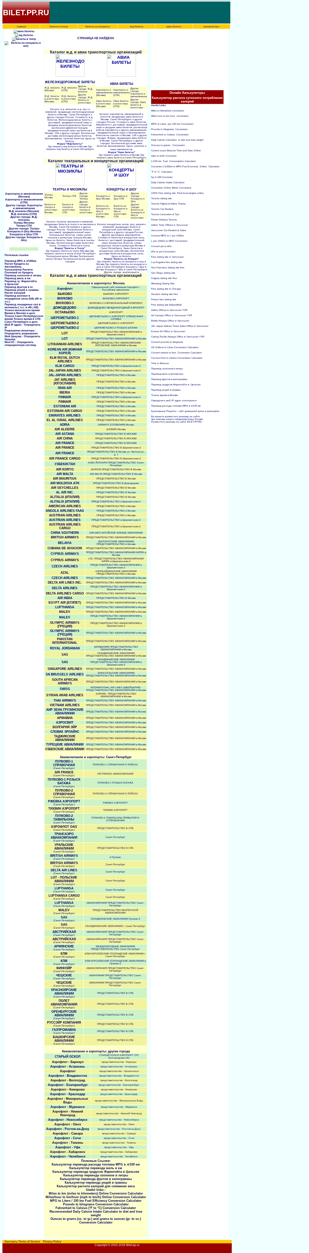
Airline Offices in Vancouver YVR (169, 310)
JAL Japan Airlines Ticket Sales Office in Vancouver (179, 326)
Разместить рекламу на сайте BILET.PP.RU (176, 421)
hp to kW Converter (162, 177)
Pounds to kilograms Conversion (169, 129)
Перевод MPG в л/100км (20, 260)
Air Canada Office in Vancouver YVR (171, 315)
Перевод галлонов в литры (23, 275)
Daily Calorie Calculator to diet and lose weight (177, 140)
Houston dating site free (164, 294)
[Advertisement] (138, 12)
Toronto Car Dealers (162, 209)
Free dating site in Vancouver (167, 257)
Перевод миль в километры (167, 374)
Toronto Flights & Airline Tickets (168, 203)
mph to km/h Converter (163, 155)
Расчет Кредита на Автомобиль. (17, 265)
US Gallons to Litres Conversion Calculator (174, 347)
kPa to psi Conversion (163, 251)
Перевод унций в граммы (22, 289)
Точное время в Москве (164, 395)
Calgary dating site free (164, 278)
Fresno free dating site (163, 299)
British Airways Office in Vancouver (170, 320)
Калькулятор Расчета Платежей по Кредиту (19, 271)
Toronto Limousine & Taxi (165, 214)
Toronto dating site (161, 198)
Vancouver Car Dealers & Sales (168, 230)
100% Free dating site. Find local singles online (177, 193)
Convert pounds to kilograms (167, 342)
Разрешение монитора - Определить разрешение (21, 332)
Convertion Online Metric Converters (171, 187)
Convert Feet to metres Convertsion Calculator (177, 358)
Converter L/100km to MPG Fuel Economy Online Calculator (185, 166)
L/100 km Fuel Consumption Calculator (173, 161)
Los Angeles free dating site (166, 262)
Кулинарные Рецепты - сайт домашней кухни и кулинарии (185, 411)
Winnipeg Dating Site (163, 283)
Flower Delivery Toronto (164, 219)
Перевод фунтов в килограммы (169, 379)
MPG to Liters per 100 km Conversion (172, 124)
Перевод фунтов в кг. (19, 287)
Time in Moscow (160, 363)
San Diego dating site (163, 272)
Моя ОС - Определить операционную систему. (20, 343)
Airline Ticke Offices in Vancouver (169, 225)
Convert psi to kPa (161, 246)
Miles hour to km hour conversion (170, 116)
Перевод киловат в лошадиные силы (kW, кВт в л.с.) (23, 298)
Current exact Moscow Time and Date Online (176, 150)
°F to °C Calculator (161, 171)
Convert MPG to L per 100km (167, 235)
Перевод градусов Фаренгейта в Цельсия (175, 384)
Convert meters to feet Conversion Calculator (176, 352)
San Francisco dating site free (167, 267)
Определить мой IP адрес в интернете (174, 400)
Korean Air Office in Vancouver (168, 331)
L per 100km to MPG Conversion (169, 241)
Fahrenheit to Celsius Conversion (170, 134)
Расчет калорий (15, 292)
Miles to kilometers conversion (167, 110)
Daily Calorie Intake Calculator (167, 182)
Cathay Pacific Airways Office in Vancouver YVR (177, 336)
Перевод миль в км (17, 278)
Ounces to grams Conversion (168, 145)
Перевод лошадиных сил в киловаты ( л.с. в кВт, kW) (23, 306)
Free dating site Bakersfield (166, 304)
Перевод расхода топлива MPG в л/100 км (176, 405)
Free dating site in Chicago (166, 288)
